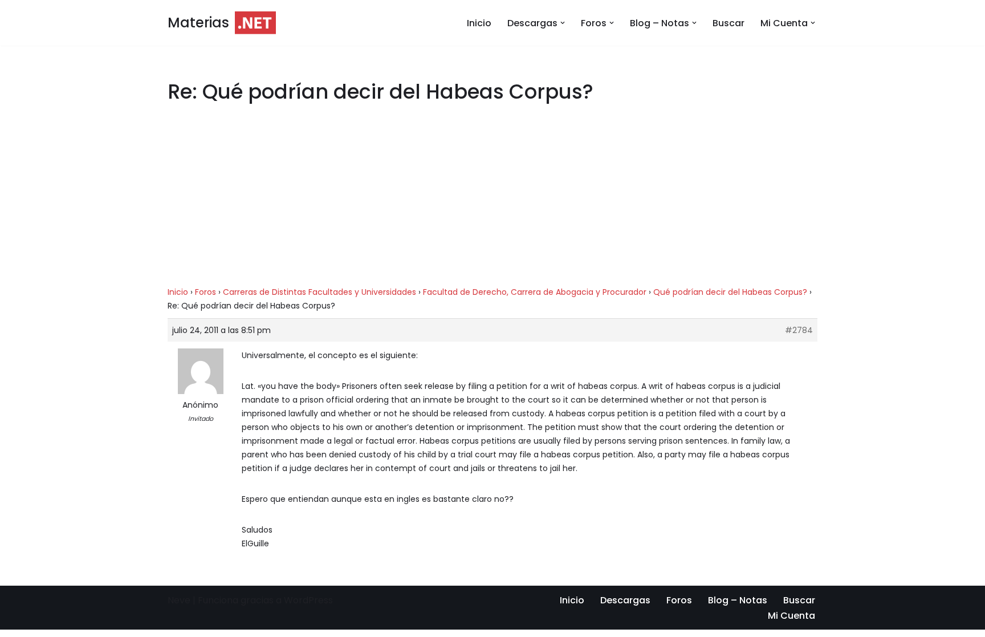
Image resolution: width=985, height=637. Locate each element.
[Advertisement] (492, 201)
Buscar (728, 23)
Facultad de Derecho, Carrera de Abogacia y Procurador (534, 292)
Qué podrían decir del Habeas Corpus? (730, 292)
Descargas (625, 600)
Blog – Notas (737, 600)
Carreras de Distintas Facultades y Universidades (319, 292)
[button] (562, 23)
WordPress (308, 600)
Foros (205, 292)
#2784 (799, 330)
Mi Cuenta (791, 615)
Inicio (479, 23)
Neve (179, 600)
